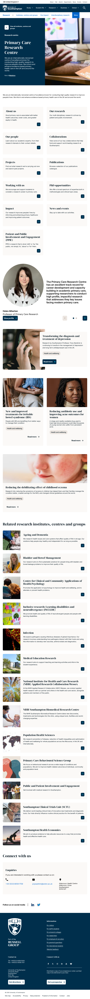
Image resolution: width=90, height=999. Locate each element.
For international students (55, 946)
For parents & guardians (54, 942)
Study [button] (29, 8)
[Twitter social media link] (39, 905)
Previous (65, 318)
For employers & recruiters (55, 939)
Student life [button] (40, 8)
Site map (8, 996)
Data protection (35, 996)
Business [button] (64, 8)
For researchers (52, 935)
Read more (48, 362)
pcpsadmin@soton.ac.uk (42, 884)
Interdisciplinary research (60, 15)
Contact (85, 2)
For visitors (50, 925)
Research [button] (52, 8)
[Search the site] (83, 8)
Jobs (68, 996)
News (74, 2)
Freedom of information (49, 996)
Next (85, 318)
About (51, 2)
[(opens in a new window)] (48, 964)
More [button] (76, 15)
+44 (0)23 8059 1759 (14, 884)
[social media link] (45, 905)
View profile (9, 318)
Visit (56, 2)
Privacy (25, 996)
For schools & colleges (54, 932)
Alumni (61, 2)
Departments (67, 2)
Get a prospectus (55, 982)
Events (79, 2)
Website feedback (53, 949)
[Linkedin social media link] (33, 905)
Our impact (44, 15)
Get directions (15, 982)
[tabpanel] (45, 292)
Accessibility (17, 996)
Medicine (12, 75)
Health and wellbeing (51, 353)
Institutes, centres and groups (27, 15)
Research (6, 15)
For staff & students (53, 929)
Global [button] (74, 8)
